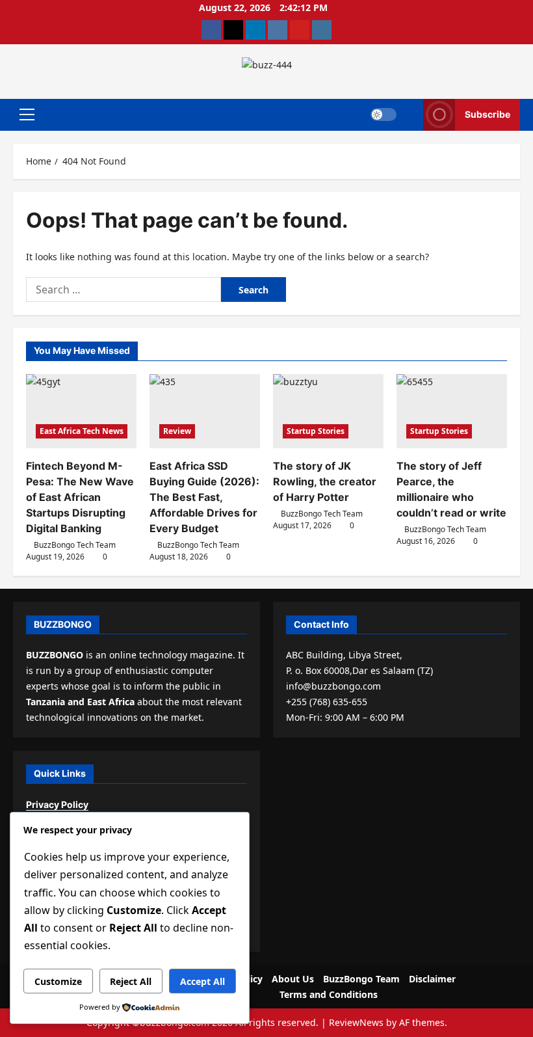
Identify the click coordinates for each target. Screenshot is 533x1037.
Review (177, 431)
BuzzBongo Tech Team (75, 544)
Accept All (202, 981)
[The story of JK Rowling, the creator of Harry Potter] (328, 411)
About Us (293, 979)
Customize (58, 981)
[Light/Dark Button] (383, 114)
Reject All (130, 981)
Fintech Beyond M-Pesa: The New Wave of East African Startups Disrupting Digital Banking (80, 497)
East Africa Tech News (82, 431)
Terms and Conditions (329, 994)
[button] (27, 114)
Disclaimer (432, 979)
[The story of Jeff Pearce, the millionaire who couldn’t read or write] (451, 411)
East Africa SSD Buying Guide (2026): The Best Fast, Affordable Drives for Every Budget (204, 497)
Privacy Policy (57, 804)
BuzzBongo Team (361, 979)
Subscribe (487, 114)
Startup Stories (315, 431)
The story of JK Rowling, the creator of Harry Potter (324, 481)
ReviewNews (356, 1022)
